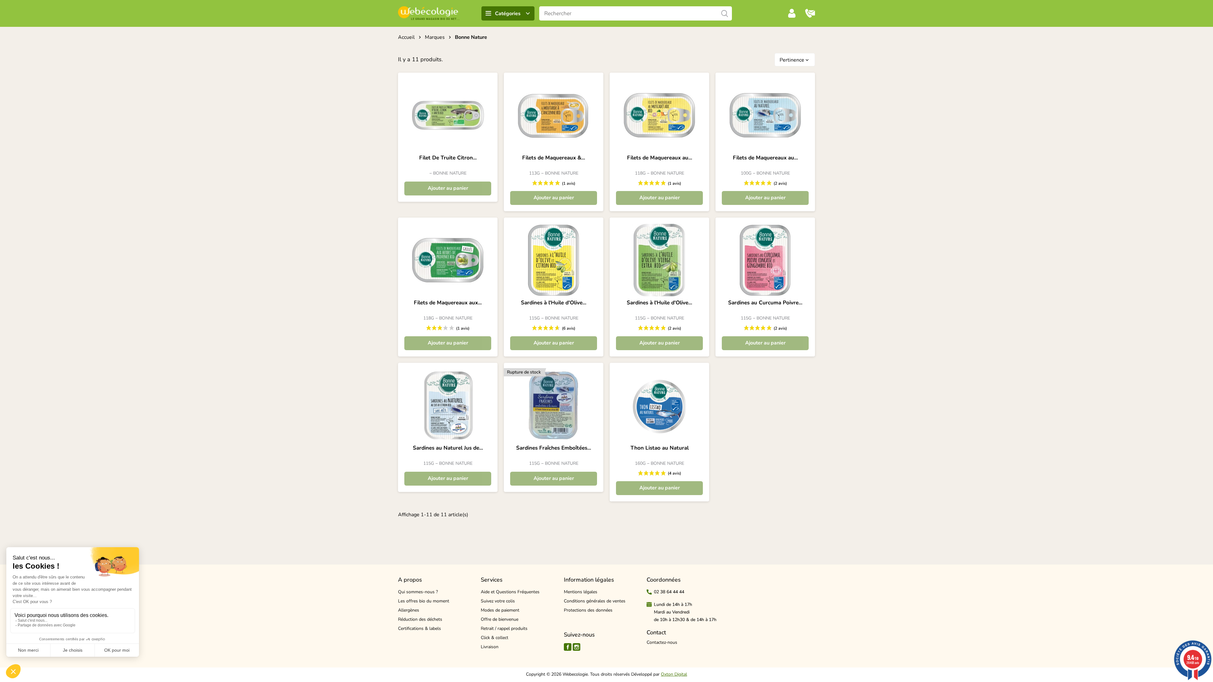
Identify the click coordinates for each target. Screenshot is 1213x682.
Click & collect (494, 638)
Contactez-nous (662, 642)
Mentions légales (580, 592)
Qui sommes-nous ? (418, 592)
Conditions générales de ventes (594, 601)
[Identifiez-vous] (792, 13)
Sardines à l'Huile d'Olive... (553, 302)
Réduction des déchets (420, 619)
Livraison (489, 647)
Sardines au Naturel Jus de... (448, 448)
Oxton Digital (674, 674)
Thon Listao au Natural (660, 448)
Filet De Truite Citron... (448, 157)
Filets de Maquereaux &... (553, 157)
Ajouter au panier (448, 188)
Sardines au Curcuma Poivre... (765, 302)
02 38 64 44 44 (669, 592)
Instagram (576, 647)
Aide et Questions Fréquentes (510, 592)
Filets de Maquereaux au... (659, 157)
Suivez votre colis (498, 601)
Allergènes (408, 610)
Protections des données (588, 610)
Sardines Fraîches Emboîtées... (553, 448)
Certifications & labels (419, 628)
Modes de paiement (500, 610)
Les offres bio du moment (423, 601)
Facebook (567, 647)
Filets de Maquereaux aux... (448, 302)
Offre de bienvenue (499, 619)
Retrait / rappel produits (504, 628)
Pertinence (795, 60)
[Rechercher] (725, 13)
